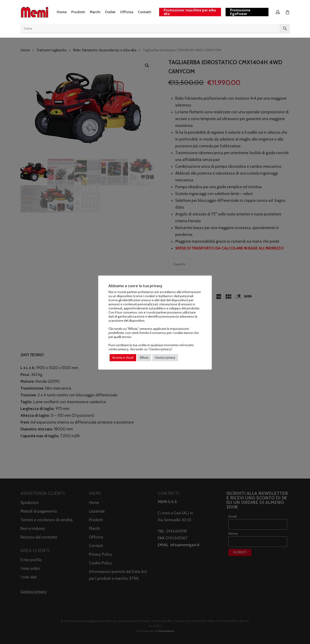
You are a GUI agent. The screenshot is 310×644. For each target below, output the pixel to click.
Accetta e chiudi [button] (122, 357)
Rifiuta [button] (144, 357)
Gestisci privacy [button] (165, 357)
